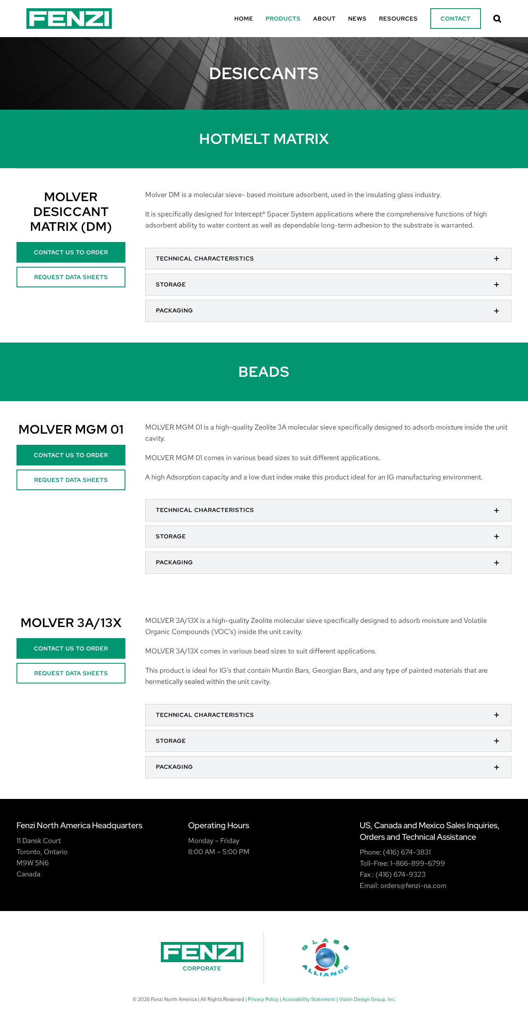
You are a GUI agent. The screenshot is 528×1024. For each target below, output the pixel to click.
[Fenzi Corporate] (202, 957)
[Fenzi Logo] (69, 11)
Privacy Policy (263, 999)
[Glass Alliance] (326, 957)
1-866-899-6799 (417, 863)
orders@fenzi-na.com (413, 885)
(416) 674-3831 (407, 852)
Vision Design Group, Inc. (367, 999)
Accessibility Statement (308, 999)
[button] (497, 18)
